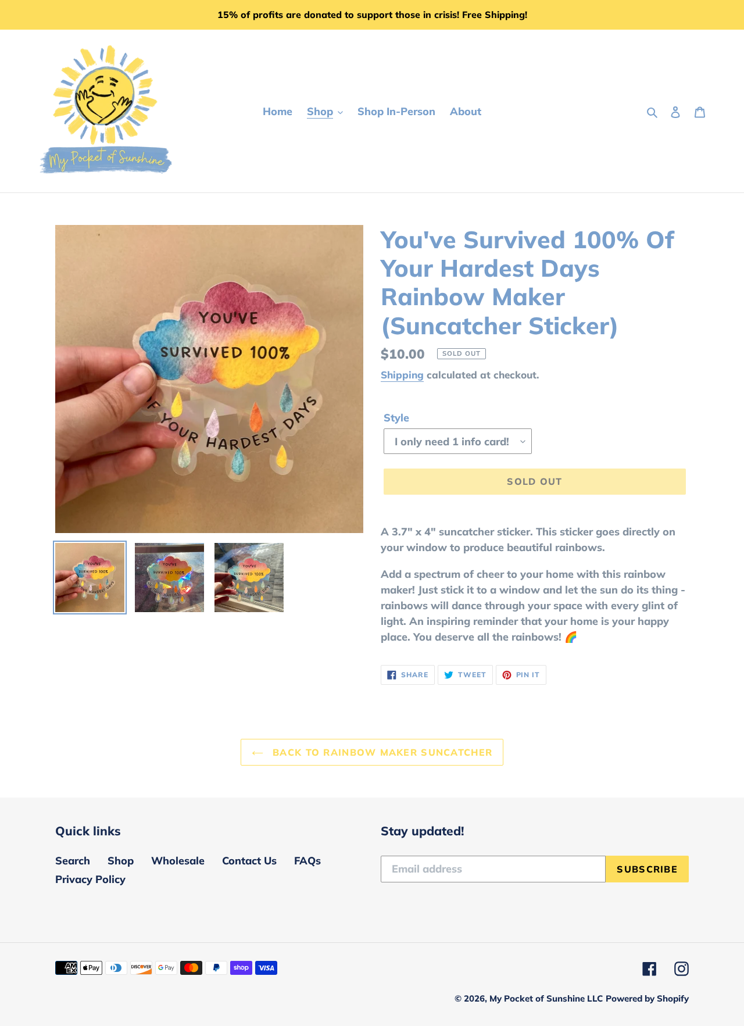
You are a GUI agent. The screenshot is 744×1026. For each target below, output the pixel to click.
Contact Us (249, 860)
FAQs (307, 860)
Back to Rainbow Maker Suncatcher (380, 752)
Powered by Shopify (647, 998)
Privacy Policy (90, 879)
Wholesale (178, 860)
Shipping (402, 375)
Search (72, 860)
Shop (121, 860)
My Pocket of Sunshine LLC (546, 998)
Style (396, 417)
